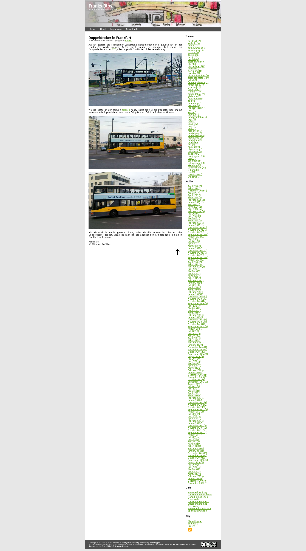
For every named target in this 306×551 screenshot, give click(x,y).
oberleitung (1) (195, 149)
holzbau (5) (194, 105)
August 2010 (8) (196, 462)
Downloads (132, 29)
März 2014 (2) (194, 368)
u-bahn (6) (193, 170)
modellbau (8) (195, 138)
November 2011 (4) (197, 428)
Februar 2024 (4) (196, 211)
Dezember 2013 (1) (197, 375)
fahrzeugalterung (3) (198, 82)
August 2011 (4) (195, 435)
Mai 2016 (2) (194, 308)
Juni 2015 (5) (194, 333)
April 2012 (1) (194, 419)
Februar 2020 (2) (196, 267)
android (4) (194, 43)
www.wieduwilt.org (197, 492)
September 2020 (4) (198, 257)
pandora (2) (194, 154)
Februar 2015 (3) (196, 343)
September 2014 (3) (198, 354)
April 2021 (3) (194, 244)
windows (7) (194, 177)
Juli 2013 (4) (194, 386)
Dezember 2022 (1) (197, 228)
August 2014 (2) (196, 356)
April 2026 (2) (195, 186)
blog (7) (192, 64)
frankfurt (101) (195, 92)
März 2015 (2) (194, 340)
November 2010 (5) (197, 455)
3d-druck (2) (194, 41)
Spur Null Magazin (197, 511)
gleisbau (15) (194, 96)
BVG (114, 49)
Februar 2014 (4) (196, 370)
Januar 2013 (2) (195, 400)
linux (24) (193, 124)
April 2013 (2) (194, 393)
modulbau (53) (195, 140)
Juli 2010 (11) (194, 465)
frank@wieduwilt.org (130, 543)
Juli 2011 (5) (193, 437)
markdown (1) (195, 133)
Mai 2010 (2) (194, 469)
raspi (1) (192, 158)
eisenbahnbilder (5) (198, 76)
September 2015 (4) (198, 327)
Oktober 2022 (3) (196, 232)
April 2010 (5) (194, 472)
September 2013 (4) (198, 382)
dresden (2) (194, 73)
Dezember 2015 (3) (197, 320)
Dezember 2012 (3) (197, 403)
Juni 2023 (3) (194, 216)
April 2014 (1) (194, 366)
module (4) (193, 142)
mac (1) (191, 126)
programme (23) (196, 156)
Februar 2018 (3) (196, 280)
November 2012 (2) (197, 405)
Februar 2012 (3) (196, 421)
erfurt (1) (192, 80)
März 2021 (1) (194, 246)
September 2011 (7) (197, 432)
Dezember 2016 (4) (197, 297)
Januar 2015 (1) (195, 345)
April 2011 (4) (194, 444)
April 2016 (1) (194, 310)
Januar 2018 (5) (195, 283)
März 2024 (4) (195, 209)
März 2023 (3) (195, 221)
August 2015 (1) (195, 329)
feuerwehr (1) (194, 87)
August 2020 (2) (196, 260)
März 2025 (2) (195, 198)
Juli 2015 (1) (193, 331)
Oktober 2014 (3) (196, 352)
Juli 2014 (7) (194, 359)
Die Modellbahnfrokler (200, 495)
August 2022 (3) (196, 237)
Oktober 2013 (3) (196, 379)
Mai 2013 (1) (194, 391)
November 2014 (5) (197, 350)
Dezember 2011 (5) (197, 426)
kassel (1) (192, 112)
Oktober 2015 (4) (196, 324)
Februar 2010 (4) (196, 476)
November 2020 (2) (197, 253)
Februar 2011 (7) (196, 449)
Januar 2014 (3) (195, 373)
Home (92, 29)
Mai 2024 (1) (194, 205)
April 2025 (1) (194, 195)
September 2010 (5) (198, 460)
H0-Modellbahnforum (199, 508)
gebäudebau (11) (196, 94)
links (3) (192, 122)
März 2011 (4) (194, 446)
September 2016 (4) (198, 304)
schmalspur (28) (196, 163)
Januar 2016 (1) (195, 317)
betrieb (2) (193, 59)
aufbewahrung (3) (197, 48)
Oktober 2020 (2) (196, 255)
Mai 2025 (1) (194, 193)
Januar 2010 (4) (195, 478)
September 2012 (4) (198, 409)
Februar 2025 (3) (196, 200)
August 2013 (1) (195, 384)
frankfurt (128, 40)
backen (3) (193, 53)
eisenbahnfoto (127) (198, 78)
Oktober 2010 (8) (196, 458)
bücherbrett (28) (196, 66)
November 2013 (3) (197, 377)
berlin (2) (192, 57)
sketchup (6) (194, 165)
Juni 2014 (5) (194, 361)
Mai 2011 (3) (194, 442)
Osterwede (193, 499)
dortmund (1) (195, 71)
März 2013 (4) (194, 396)
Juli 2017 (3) (194, 285)
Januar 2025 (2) (195, 202)
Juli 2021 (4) (194, 241)
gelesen (126, 110)
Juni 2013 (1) (194, 389)
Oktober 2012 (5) (196, 407)
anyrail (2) (193, 46)
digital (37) (193, 69)
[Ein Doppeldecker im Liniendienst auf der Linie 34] (135, 105)
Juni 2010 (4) (194, 467)
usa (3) (191, 172)
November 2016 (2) (197, 299)
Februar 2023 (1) (196, 223)
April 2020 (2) (195, 262)
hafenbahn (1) (195, 103)
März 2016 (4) (194, 313)
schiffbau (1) (194, 161)
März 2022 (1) (194, 239)
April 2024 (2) (195, 207)
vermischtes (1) (195, 175)
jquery (191, 526)
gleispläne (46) (195, 99)
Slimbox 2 (193, 524)
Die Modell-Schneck (198, 502)
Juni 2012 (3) (194, 416)
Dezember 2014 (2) (197, 347)
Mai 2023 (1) (194, 218)
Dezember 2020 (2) (197, 251)
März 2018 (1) (194, 278)
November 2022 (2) (197, 230)
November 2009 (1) (197, 483)
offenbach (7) (195, 152)
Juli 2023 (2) (194, 214)
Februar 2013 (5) (196, 398)
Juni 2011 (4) (194, 439)
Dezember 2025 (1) (197, 191)
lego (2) (192, 119)
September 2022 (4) (198, 234)
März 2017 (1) (194, 290)
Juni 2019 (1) (194, 269)
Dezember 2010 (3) (197, 453)
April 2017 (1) (194, 287)
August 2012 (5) (196, 412)
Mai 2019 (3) (194, 271)
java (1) (191, 110)
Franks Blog (101, 6)
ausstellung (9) (195, 50)
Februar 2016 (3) (196, 315)
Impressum (116, 29)
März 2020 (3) (195, 264)
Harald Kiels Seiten (198, 497)
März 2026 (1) (194, 188)
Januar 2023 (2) (195, 225)
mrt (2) (191, 145)
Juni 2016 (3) (194, 306)
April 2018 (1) (194, 276)
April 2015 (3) (194, 338)
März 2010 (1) (194, 474)
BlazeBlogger (195, 521)
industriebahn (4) (197, 108)
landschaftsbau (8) (197, 117)
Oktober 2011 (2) (196, 430)
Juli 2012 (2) (194, 414)
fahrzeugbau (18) (196, 85)
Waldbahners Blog (197, 504)
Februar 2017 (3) (196, 292)
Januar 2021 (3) (195, 248)
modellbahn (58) (196, 135)
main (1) (192, 129)
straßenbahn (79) (197, 168)
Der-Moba (193, 506)
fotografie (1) (194, 89)
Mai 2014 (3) (194, 363)
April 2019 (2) (194, 274)
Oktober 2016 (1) (196, 301)
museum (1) (194, 147)
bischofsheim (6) (196, 62)
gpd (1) (191, 101)
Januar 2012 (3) (195, 423)
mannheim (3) (195, 131)
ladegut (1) (193, 115)
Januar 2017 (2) (195, 294)
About (103, 29)
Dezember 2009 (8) (197, 481)
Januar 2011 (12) (196, 451)
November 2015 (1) (197, 322)
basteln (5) (193, 55)
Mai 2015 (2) (194, 336)
